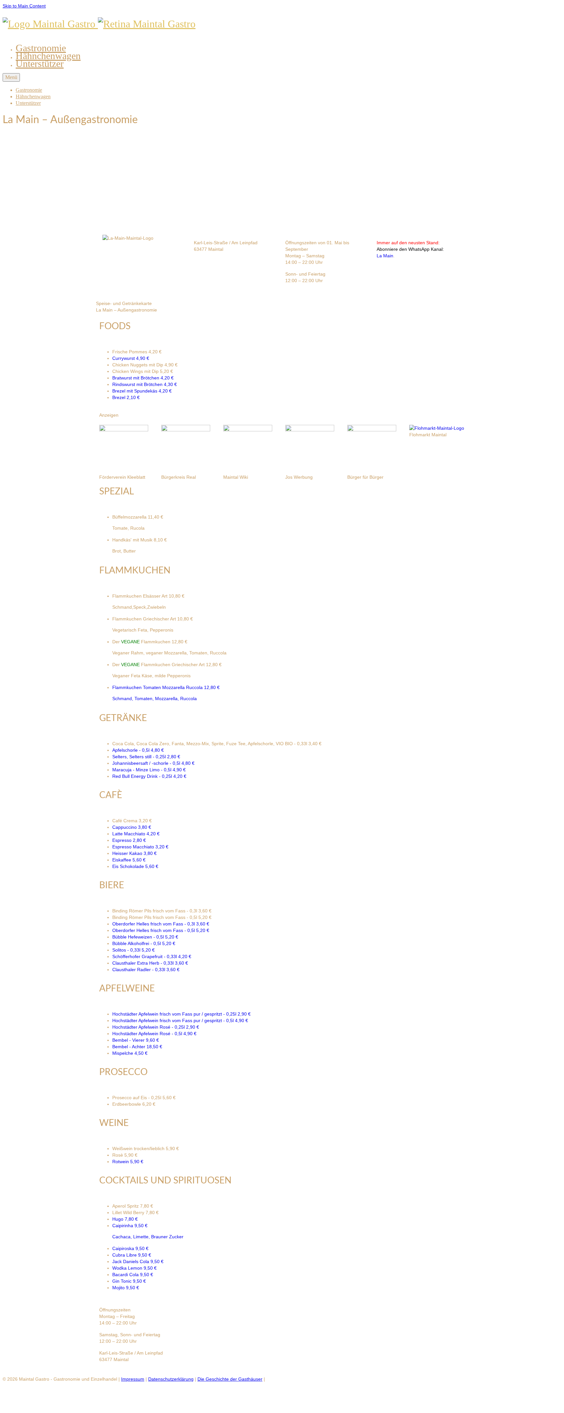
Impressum (132, 1379)
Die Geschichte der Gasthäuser (229, 1379)
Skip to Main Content (24, 5)
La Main (385, 255)
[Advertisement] (282, 179)
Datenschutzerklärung (171, 1379)
